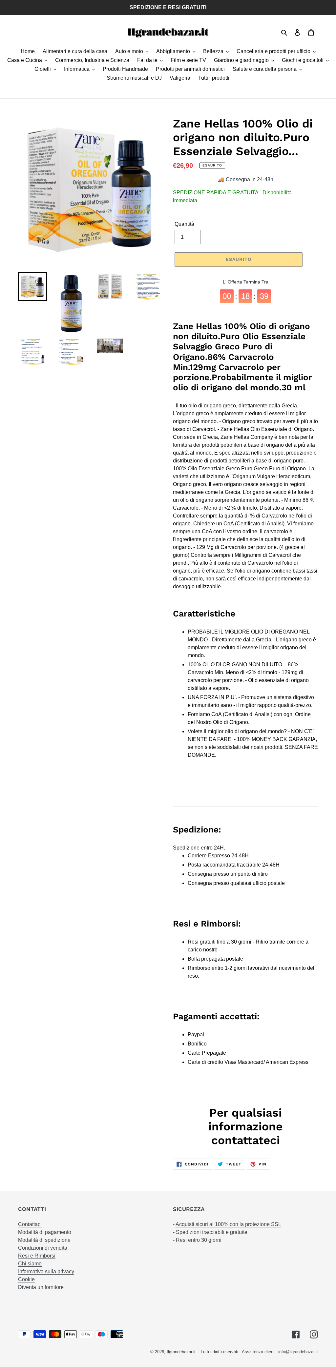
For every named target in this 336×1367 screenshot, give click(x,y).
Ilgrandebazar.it (181, 1351)
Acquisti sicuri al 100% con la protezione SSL (228, 1224)
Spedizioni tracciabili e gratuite (211, 1232)
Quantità (184, 224)
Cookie (26, 1279)
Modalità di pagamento (44, 1232)
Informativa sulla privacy (46, 1271)
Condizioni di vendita (42, 1248)
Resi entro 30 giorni (198, 1240)
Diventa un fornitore (41, 1287)
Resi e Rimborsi (36, 1256)
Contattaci (30, 1224)
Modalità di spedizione (44, 1240)
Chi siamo (30, 1263)
